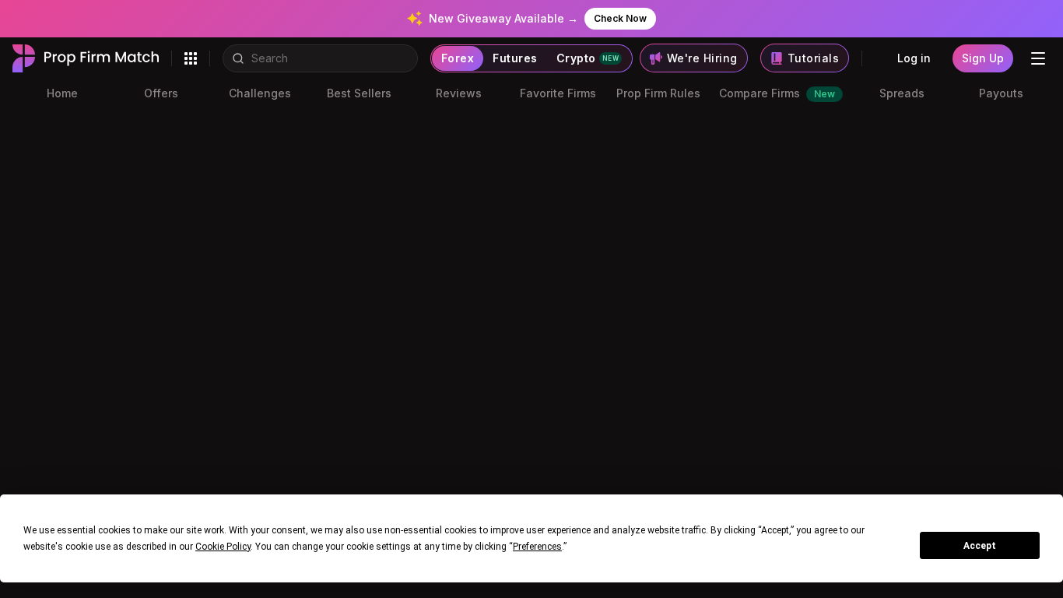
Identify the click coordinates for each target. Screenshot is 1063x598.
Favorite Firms (558, 93)
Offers (161, 93)
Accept (979, 545)
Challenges (260, 93)
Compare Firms (777, 93)
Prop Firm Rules (658, 93)
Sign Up (983, 58)
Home (62, 93)
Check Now (620, 18)
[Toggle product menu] (190, 58)
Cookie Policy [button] (223, 546)
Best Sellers (359, 93)
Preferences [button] (537, 546)
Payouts (1001, 93)
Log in (914, 58)
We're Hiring (702, 58)
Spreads (901, 93)
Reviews (459, 93)
